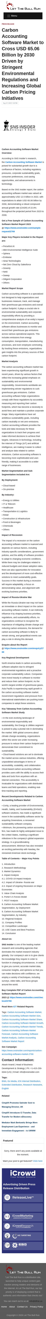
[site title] (23, 1269)
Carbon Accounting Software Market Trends (22, 1027)
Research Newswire (32, 1085)
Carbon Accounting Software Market (23, 162)
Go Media (12, 1081)
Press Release (8, 24)
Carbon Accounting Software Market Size (21, 1016)
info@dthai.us (35, 1301)
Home (4, 1307)
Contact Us (22, 1307)
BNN (4, 1081)
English (5, 1088)
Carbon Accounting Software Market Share (22, 1019)
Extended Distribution (12, 1085)
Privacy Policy (36, 1307)
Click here (37, 1161)
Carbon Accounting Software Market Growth (22, 1023)
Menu (14, 15)
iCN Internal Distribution (29, 1081)
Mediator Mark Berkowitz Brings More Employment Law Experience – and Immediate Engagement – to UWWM (19, 1126)
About (12, 1307)
